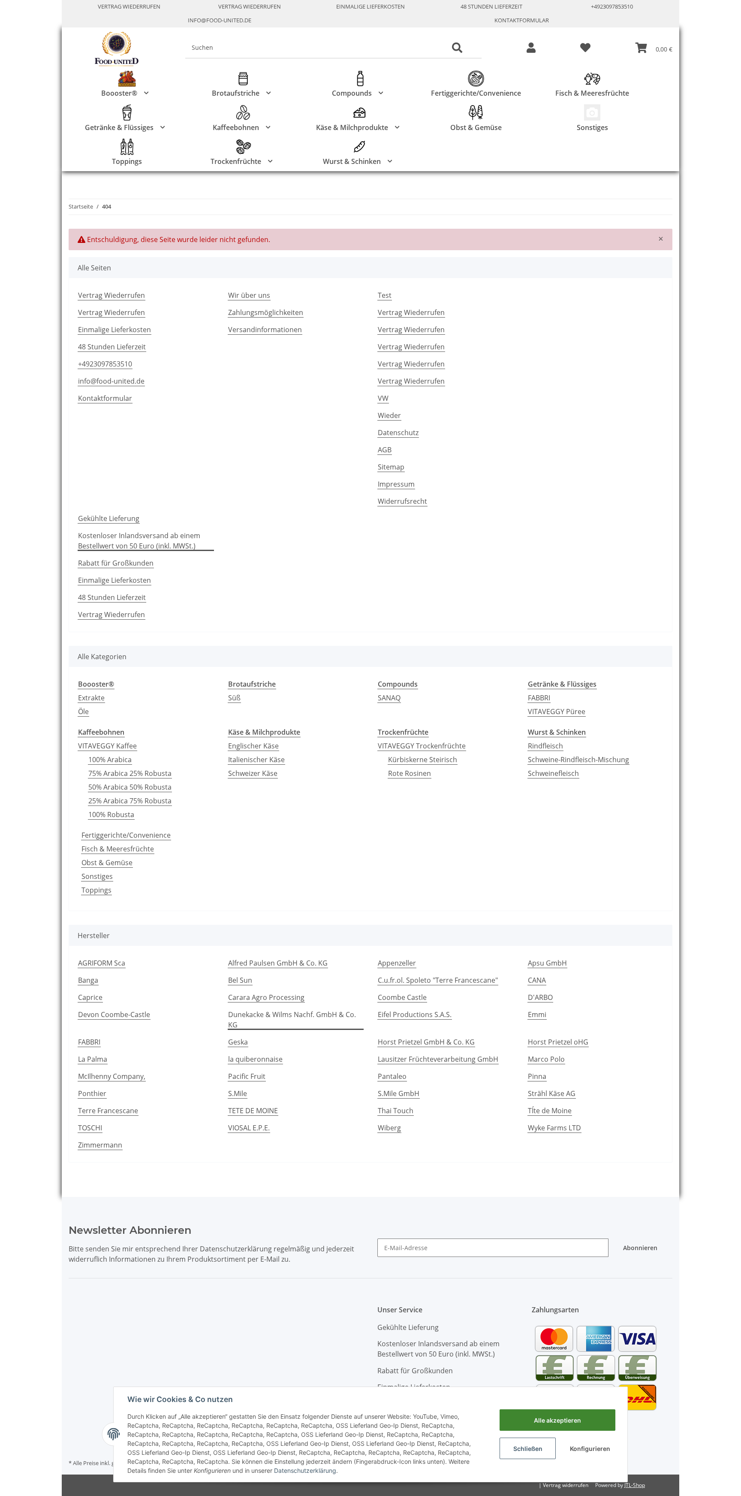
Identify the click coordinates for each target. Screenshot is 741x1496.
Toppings (96, 890)
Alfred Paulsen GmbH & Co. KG (278, 963)
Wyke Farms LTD (554, 1128)
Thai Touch (395, 1110)
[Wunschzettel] (585, 48)
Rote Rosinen (409, 773)
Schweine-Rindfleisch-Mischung (578, 759)
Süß (234, 698)
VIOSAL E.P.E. (249, 1128)
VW (383, 398)
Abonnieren (640, 1248)
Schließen (527, 1448)
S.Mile (237, 1093)
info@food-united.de (219, 20)
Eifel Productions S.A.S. (415, 1014)
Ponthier (92, 1093)
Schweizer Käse (252, 773)
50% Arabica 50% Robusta (130, 787)
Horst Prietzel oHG (558, 1042)
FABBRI (539, 698)
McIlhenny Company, (111, 1076)
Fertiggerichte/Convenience (126, 835)
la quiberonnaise (255, 1059)
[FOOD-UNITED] (113, 49)
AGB (385, 449)
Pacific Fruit (246, 1076)
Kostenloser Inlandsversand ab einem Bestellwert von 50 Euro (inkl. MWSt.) (139, 541)
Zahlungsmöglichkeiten (265, 312)
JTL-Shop (634, 1485)
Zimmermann (100, 1145)
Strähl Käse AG (551, 1093)
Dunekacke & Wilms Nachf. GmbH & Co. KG (292, 1020)
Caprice (90, 997)
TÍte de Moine (550, 1110)
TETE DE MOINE (253, 1110)
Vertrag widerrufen (565, 1485)
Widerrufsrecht (402, 501)
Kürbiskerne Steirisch (422, 759)
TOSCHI (90, 1128)
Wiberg (389, 1128)
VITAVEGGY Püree (556, 711)
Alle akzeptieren (557, 1420)
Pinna (537, 1076)
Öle (83, 711)
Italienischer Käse (256, 759)
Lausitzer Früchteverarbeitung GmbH (438, 1059)
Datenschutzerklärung (305, 1470)
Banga (88, 980)
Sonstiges (97, 876)
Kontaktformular (521, 20)
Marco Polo (546, 1059)
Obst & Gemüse (107, 862)
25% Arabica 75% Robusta (130, 801)
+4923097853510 (612, 6)
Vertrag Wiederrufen (129, 6)
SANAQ (389, 698)
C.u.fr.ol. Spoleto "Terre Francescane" (438, 980)
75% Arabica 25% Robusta (130, 773)
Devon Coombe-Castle (114, 1014)
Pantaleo (392, 1076)
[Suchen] (457, 48)
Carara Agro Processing (266, 997)
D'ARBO (540, 997)
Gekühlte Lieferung (108, 518)
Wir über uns (249, 295)
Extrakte (91, 698)
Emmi (537, 1014)
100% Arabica (110, 759)
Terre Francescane (108, 1110)
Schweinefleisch (553, 773)
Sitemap (391, 467)
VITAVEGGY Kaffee (107, 746)
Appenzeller (397, 963)
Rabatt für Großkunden (116, 563)
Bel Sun (240, 980)
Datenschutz (398, 432)
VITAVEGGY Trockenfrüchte (422, 746)
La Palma (92, 1059)
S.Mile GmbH (398, 1093)
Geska (238, 1042)
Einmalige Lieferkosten (370, 6)
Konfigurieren (590, 1448)
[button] (531, 48)
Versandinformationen (265, 329)
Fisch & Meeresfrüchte (117, 849)
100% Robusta (111, 814)
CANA (537, 980)
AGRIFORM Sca (101, 963)
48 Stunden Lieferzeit (491, 6)
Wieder (389, 415)
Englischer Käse (253, 746)
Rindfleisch (545, 746)
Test (385, 295)
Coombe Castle (402, 997)
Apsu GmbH (547, 963)
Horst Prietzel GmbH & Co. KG (426, 1042)
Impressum (396, 484)
